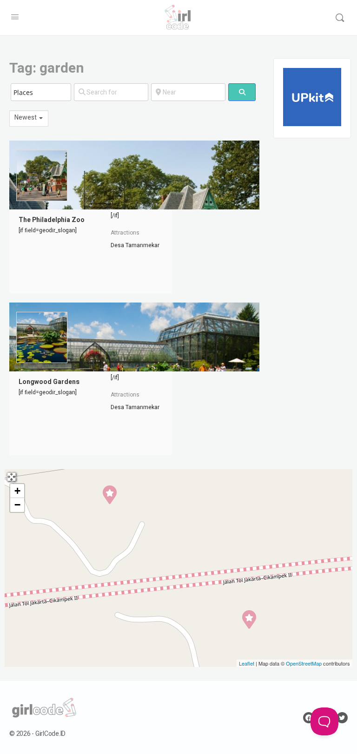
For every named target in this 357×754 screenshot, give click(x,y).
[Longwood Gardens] (248, 619)
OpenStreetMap (304, 663)
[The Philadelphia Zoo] (109, 494)
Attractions (125, 233)
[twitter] (342, 717)
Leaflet (246, 663)
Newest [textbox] (25, 118)
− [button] (17, 505)
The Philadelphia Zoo (52, 220)
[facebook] (308, 717)
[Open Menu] (14, 17)
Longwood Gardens (49, 382)
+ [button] (17, 491)
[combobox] (28, 118)
